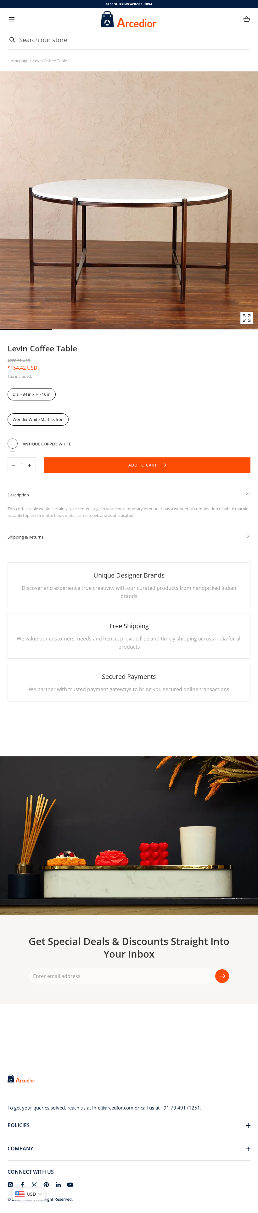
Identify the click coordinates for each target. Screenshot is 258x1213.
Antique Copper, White (13, 444)
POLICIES (19, 1125)
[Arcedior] (129, 19)
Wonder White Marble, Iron (38, 419)
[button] (11, 19)
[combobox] (129, 40)
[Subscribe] (222, 976)
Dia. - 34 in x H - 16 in (32, 394)
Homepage (18, 61)
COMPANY (20, 1148)
